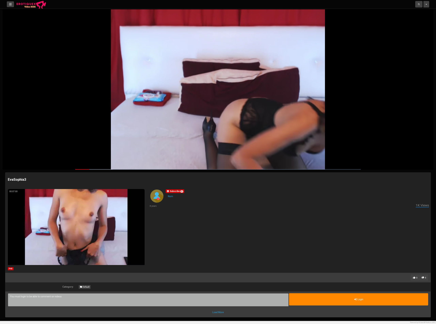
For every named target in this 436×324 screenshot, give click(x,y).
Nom (170, 196)
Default (86, 287)
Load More (218, 312)
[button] (175, 191)
